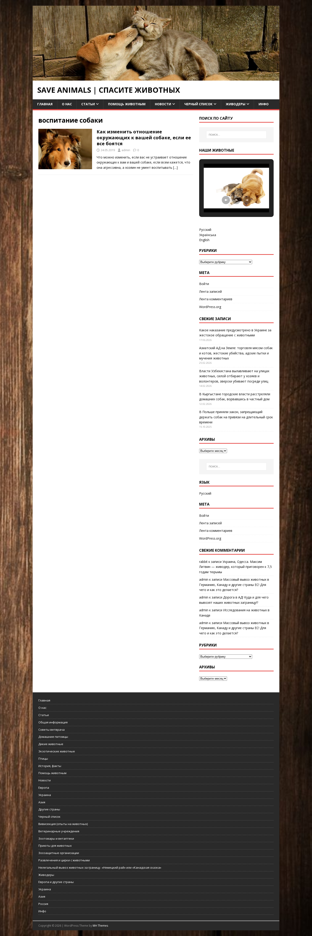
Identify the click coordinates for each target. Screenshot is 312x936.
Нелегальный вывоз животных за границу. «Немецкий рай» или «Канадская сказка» (99, 867)
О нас (67, 104)
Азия (41, 802)
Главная (45, 104)
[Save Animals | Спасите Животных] (156, 78)
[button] (226, 200)
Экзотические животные (56, 751)
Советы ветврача (51, 730)
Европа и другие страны (56, 882)
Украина (44, 795)
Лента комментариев (215, 299)
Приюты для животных (55, 846)
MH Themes (100, 926)
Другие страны (49, 809)
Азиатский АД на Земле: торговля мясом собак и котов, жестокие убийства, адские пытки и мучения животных (236, 353)
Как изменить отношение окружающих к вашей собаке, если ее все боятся (144, 138)
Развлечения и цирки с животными (64, 860)
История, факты (49, 766)
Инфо (264, 104)
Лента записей (210, 291)
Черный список (198, 104)
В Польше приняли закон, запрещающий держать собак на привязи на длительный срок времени (236, 417)
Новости (163, 104)
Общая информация (53, 722)
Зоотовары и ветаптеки (56, 838)
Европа (43, 788)
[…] (175, 167)
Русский (205, 229)
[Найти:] (236, 135)
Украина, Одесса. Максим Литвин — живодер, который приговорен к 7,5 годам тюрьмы (235, 566)
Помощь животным (126, 104)
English (204, 240)
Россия (43, 904)
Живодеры (235, 104)
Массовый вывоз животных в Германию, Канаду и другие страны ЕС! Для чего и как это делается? (234, 584)
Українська (207, 235)
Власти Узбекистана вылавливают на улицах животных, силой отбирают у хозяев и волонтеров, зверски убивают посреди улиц (234, 376)
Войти (204, 284)
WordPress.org (210, 307)
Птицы (43, 759)
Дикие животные (50, 744)
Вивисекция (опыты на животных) (63, 824)
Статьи (88, 104)
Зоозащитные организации (58, 853)
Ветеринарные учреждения (58, 831)
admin (126, 150)
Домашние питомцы (53, 737)
